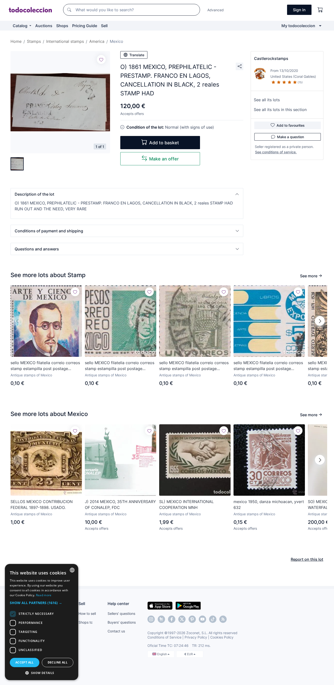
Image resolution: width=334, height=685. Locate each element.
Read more (44, 595)
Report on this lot (307, 559)
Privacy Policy (196, 637)
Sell (104, 25)
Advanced (215, 10)
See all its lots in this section (280, 109)
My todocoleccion (298, 25)
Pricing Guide (84, 25)
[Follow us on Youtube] (202, 619)
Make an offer (164, 158)
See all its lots (267, 99)
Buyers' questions (122, 622)
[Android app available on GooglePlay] (188, 605)
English (162, 654)
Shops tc (85, 622)
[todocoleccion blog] (223, 619)
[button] (127, 194)
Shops (62, 25)
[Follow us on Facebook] (171, 619)
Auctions (43, 25)
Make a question (290, 137)
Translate (136, 55)
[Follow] (101, 59)
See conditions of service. (276, 152)
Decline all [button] (57, 662)
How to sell (87, 613)
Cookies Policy (222, 637)
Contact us (116, 631)
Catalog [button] (20, 25)
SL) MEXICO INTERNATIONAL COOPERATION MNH (186, 504)
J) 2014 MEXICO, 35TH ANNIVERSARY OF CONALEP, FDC (120, 504)
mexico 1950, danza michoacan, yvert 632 (269, 504)
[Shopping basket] (320, 10)
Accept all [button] (24, 662)
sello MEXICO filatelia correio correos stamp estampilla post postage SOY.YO (45, 365)
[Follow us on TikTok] (212, 619)
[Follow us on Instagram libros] (161, 619)
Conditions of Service (164, 637)
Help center (118, 603)
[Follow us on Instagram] (151, 619)
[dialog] (41, 622)
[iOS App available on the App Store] (160, 605)
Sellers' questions (121, 613)
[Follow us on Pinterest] (192, 619)
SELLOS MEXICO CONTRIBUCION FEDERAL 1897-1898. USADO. (42, 504)
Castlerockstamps (271, 58)
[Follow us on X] (182, 619)
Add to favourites (291, 125)
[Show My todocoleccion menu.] (320, 26)
